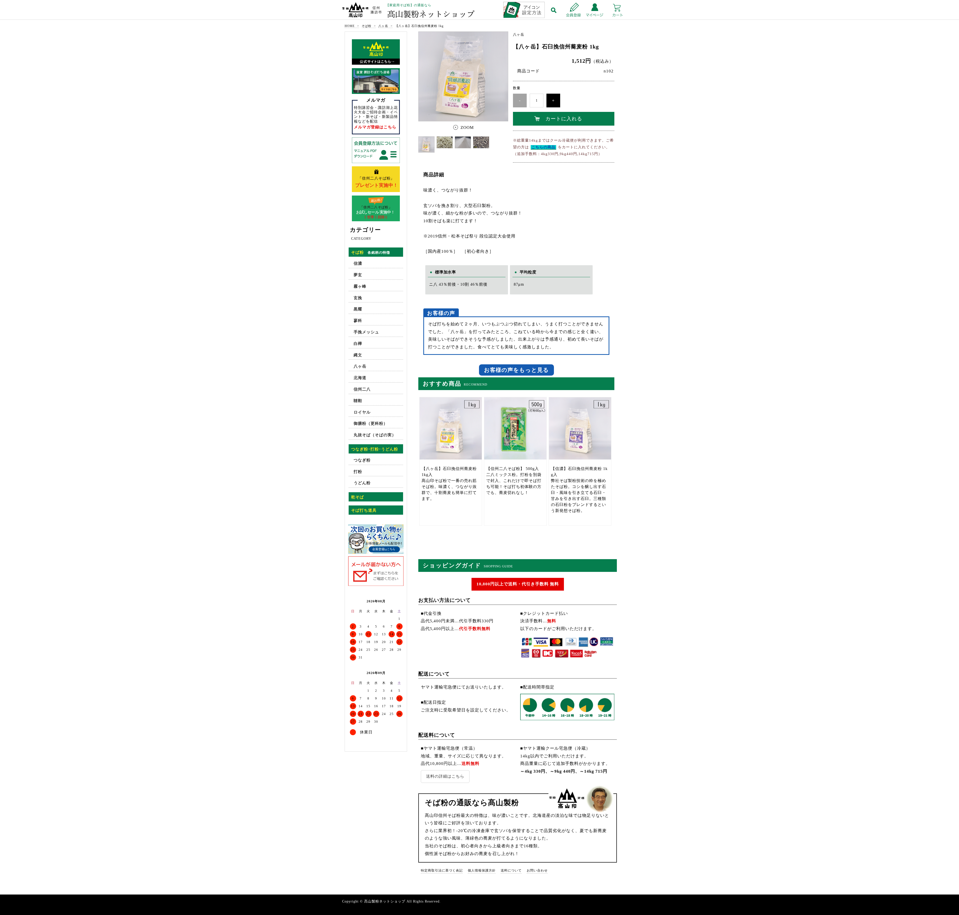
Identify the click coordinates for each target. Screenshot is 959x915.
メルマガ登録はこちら (375, 127)
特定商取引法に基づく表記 (442, 870)
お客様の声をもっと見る (516, 370)
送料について (511, 870)
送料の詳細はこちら (445, 776)
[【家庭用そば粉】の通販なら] (479, 10)
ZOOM (467, 127)
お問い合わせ (537, 870)
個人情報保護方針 (482, 870)
